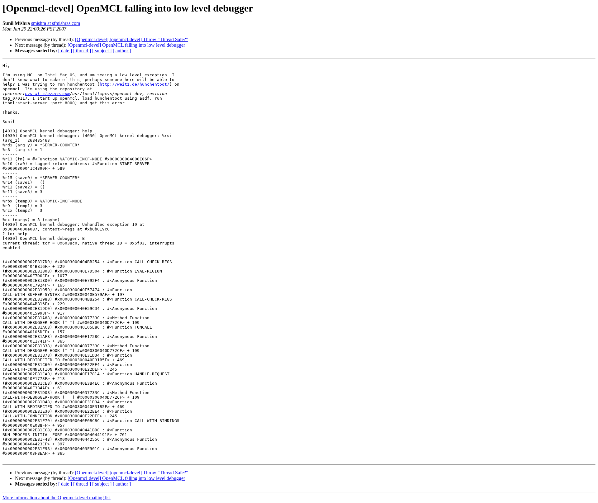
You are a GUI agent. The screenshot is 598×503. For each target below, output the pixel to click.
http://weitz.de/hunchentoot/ (134, 84)
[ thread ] (82, 50)
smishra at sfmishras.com (55, 23)
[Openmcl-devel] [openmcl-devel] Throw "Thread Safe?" (131, 39)
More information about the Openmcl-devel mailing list (56, 497)
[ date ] (65, 50)
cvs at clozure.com (47, 93)
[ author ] (122, 50)
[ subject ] (102, 50)
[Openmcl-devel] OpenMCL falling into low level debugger (126, 45)
